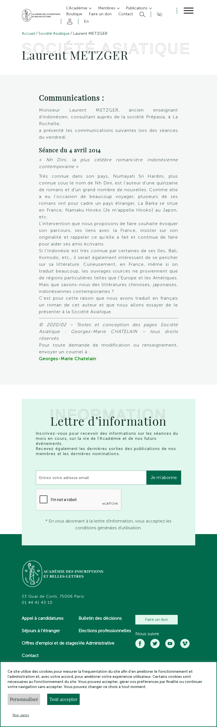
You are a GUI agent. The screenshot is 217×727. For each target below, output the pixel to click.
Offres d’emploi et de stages (50, 643)
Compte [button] (69, 21)
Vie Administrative (96, 643)
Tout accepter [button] (63, 699)
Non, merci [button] (20, 715)
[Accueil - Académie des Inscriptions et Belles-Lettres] (63, 574)
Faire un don (156, 619)
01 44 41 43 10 (37, 603)
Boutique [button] (74, 14)
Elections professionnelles (105, 630)
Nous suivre (147, 634)
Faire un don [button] (100, 14)
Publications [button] (137, 8)
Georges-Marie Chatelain (67, 358)
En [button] (86, 21)
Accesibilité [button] (159, 14)
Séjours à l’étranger (41, 630)
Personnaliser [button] (24, 699)
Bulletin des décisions (100, 618)
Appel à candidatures (43, 618)
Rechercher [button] (141, 14)
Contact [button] (125, 14)
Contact (30, 655)
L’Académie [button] (77, 8)
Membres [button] (107, 8)
